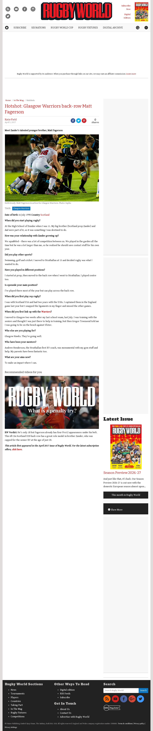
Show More (116, 509)
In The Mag (19, 100)
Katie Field (11, 119)
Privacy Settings (11, 727)
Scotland (44, 215)
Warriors (46, 311)
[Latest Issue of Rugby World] (141, 11)
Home (8, 100)
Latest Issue (118, 419)
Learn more (131, 74)
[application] (52, 402)
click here (17, 449)
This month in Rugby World (126, 495)
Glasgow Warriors (21, 208)
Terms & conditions (125, 724)
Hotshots (30, 100)
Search (143, 690)
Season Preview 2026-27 (122, 473)
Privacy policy (139, 724)
